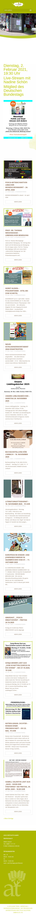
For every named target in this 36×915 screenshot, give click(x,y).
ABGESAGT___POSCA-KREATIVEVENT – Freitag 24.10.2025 (16, 620)
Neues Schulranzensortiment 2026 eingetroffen (16, 346)
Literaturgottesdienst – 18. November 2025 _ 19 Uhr (17, 502)
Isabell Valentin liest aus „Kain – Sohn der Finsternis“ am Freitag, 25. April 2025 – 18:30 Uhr (17, 785)
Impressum (24, 906)
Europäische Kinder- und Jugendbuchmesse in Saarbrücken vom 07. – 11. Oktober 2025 (17, 558)
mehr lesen (18, 202)
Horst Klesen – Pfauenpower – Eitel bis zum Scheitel (16, 290)
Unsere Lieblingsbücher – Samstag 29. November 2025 (17, 398)
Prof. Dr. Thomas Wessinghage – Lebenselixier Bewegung (16, 232)
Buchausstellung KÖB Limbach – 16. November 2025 (16, 454)
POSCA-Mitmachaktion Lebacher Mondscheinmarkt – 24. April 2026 (16, 186)
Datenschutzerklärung (11, 908)
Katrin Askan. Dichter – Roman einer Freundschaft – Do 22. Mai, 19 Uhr (16, 727)
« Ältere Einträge (8, 818)
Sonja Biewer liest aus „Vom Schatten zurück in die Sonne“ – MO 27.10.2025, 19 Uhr (17, 666)
